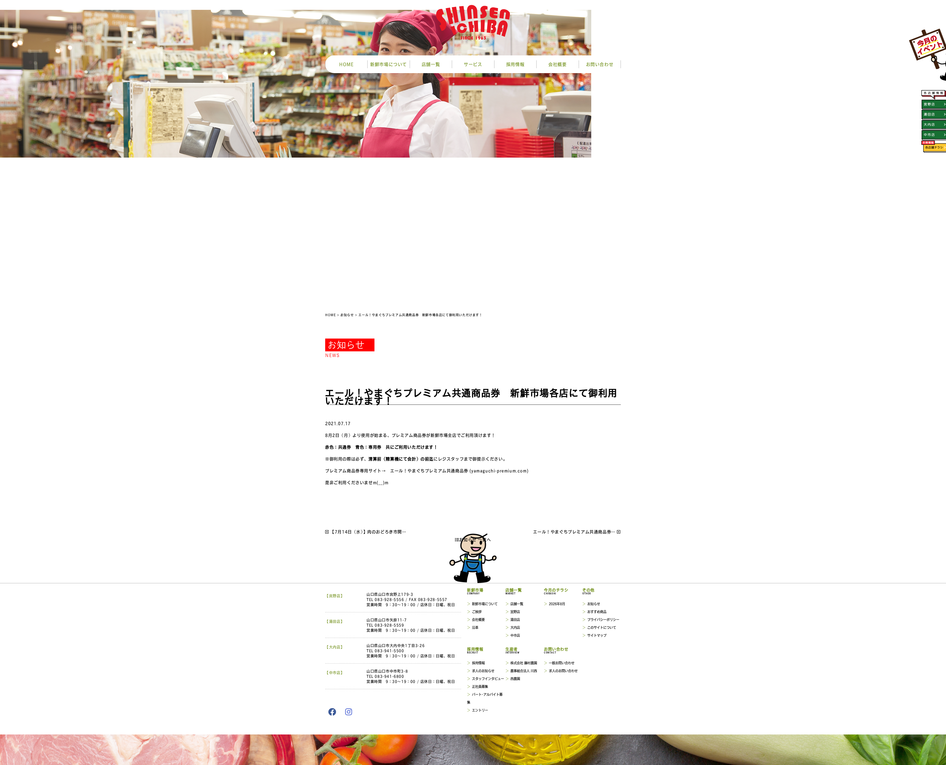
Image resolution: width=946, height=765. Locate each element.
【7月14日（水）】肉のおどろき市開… (367, 532)
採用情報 (515, 64)
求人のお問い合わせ (563, 670)
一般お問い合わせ (561, 662)
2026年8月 (557, 603)
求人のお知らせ (483, 670)
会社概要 (557, 64)
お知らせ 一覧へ (475, 539)
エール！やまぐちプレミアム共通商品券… (575, 532)
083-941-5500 (389, 650)
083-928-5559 (389, 624)
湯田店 (515, 619)
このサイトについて (601, 627)
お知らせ (593, 603)
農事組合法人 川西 (523, 670)
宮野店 (515, 611)
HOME (346, 64)
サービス (473, 64)
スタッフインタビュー (488, 678)
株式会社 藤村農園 (523, 662)
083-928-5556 (389, 599)
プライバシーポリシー (603, 619)
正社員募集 (480, 686)
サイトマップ (597, 635)
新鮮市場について (388, 64)
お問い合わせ (600, 64)
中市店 (515, 635)
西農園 (515, 678)
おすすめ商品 (597, 611)
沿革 (475, 627)
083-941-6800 (389, 676)
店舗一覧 (431, 64)
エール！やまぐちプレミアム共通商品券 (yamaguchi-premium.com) (459, 470)
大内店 (515, 627)
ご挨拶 (477, 611)
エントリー (480, 710)
